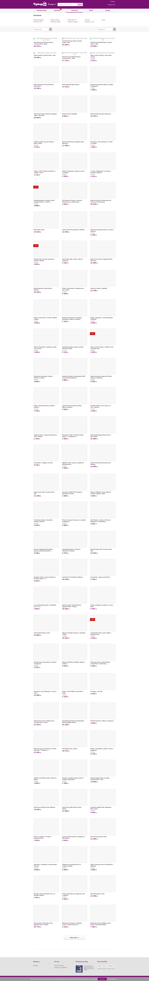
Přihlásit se (111, 4)
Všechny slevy (41, 10)
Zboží (91, 10)
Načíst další (73, 937)
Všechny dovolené (39, 20)
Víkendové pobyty (55, 21)
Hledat (80, 4)
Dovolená (74, 10)
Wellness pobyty (55, 20)
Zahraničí (87, 20)
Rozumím (102, 979)
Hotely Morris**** (72, 20)
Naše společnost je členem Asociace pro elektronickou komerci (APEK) (89, 967)
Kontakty (113, 1)
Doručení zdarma (59, 965)
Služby (107, 10)
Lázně (103, 20)
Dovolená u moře (89, 21)
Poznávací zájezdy (73, 21)
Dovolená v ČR (38, 21)
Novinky (57, 10)
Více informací (113, 979)
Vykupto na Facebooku (60, 967)
